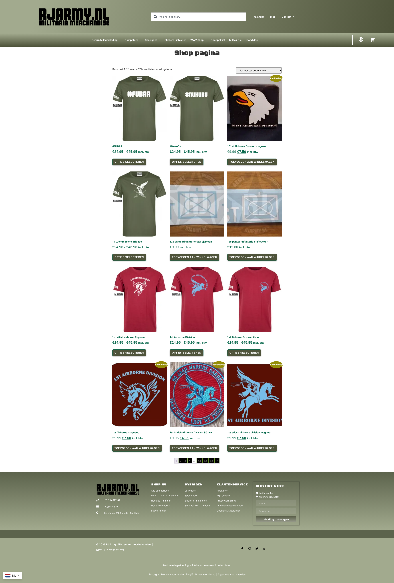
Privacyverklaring (205, 574)
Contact (286, 16)
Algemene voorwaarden (231, 574)
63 (211, 460)
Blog (272, 16)
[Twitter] (257, 548)
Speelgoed (151, 40)
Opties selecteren (129, 162)
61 (199, 460)
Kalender (258, 16)
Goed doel (252, 40)
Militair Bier (235, 40)
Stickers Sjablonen (175, 40)
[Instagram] (249, 548)
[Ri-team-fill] (264, 548)
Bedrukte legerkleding (105, 40)
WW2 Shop (197, 40)
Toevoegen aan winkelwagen (252, 162)
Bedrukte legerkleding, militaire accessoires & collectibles (197, 565)
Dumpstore (131, 40)
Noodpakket (218, 40)
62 (205, 460)
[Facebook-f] (242, 548)
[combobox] (198, 16)
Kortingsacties (266, 493)
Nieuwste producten (269, 496)
